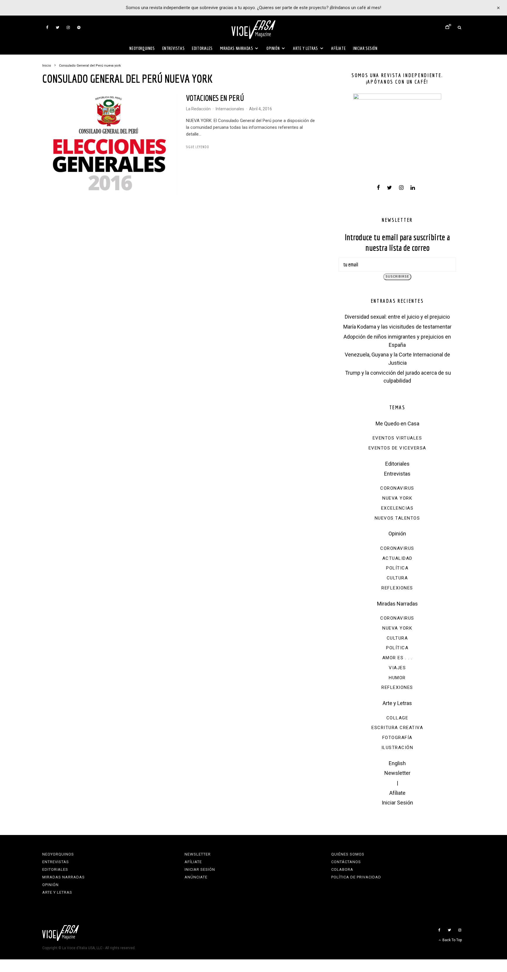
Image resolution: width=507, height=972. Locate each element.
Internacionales (230, 109)
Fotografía (397, 737)
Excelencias (397, 508)
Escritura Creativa (397, 727)
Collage (397, 718)
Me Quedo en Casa (397, 423)
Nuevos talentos (397, 518)
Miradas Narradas (236, 48)
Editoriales (202, 48)
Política (397, 568)
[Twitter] (57, 27)
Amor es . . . (397, 657)
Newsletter (397, 773)
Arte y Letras (305, 48)
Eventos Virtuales (397, 438)
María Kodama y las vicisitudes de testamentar (397, 327)
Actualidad (397, 558)
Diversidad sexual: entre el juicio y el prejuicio (397, 317)
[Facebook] (47, 27)
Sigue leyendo (197, 147)
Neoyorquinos (142, 48)
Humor (397, 677)
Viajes (397, 667)
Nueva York (397, 498)
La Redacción (198, 109)
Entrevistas (173, 48)
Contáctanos (346, 862)
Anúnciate (196, 877)
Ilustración (397, 747)
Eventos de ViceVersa (397, 448)
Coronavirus (397, 488)
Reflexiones (397, 588)
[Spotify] (78, 27)
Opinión (273, 48)
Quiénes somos (347, 854)
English (397, 763)
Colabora (342, 869)
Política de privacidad (356, 877)
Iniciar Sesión (365, 48)
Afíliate (338, 48)
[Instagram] (68, 27)
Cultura (397, 578)
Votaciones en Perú (215, 98)
